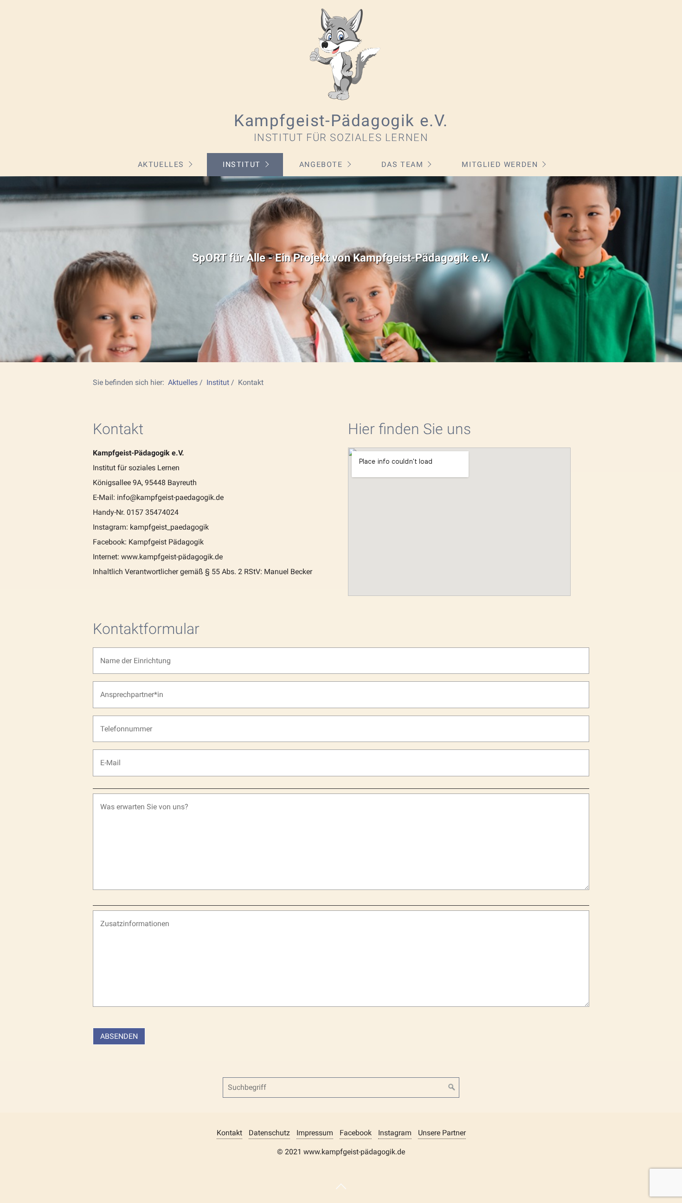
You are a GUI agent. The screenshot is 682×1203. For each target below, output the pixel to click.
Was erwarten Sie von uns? (135, 801)
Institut (242, 164)
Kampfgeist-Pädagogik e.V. (341, 120)
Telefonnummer (121, 723)
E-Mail (108, 757)
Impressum (314, 1132)
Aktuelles (161, 164)
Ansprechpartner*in (125, 689)
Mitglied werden (500, 164)
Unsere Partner (442, 1132)
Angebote (321, 164)
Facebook (356, 1132)
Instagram (395, 1132)
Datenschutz (269, 1132)
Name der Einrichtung (128, 655)
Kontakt (229, 1132)
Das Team (402, 164)
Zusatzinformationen (127, 918)
